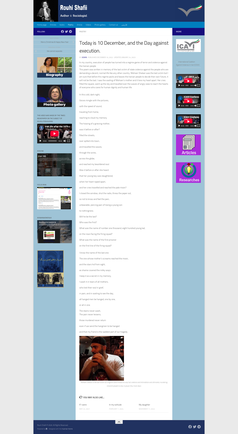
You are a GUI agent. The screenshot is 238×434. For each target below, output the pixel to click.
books (62, 25)
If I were (83, 404)
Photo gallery (99, 25)
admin (84, 57)
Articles (53, 25)
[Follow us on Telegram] (70, 31)
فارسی (124, 25)
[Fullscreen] (68, 141)
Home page (41, 25)
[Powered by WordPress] (46, 429)
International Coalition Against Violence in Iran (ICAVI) (187, 63)
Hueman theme (67, 429)
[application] (54, 133)
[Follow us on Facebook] (62, 31)
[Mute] (64, 141)
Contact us (113, 25)
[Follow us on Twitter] (66, 31)
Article (79, 25)
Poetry (70, 25)
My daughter (144, 404)
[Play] (40, 141)
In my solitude (115, 404)
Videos (88, 25)
